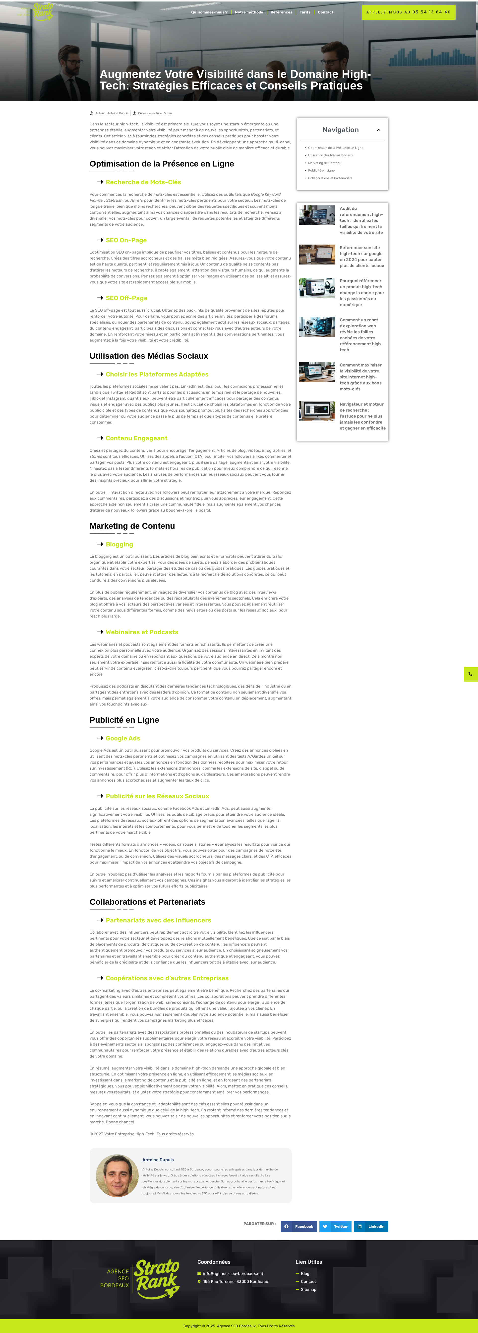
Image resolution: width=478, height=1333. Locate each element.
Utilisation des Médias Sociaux (330, 155)
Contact (325, 12)
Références (281, 12)
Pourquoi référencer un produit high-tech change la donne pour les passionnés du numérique (362, 292)
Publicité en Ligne (321, 170)
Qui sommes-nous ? (209, 12)
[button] (379, 130)
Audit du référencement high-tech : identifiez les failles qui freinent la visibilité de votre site (361, 220)
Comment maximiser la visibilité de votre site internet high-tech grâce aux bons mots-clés (361, 376)
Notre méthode (249, 12)
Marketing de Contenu (324, 163)
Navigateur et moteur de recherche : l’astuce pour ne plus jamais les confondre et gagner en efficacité (363, 416)
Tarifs (305, 12)
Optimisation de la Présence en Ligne (335, 148)
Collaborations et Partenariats (330, 178)
